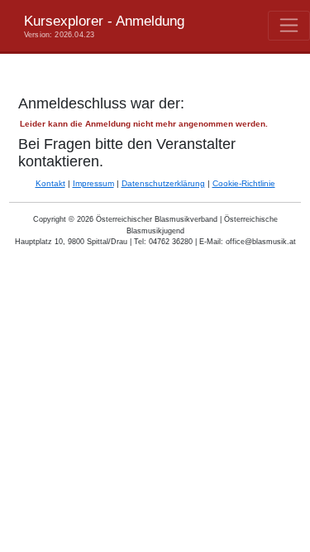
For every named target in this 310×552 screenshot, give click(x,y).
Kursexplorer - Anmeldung (104, 25)
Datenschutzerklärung (163, 183)
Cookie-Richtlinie (243, 183)
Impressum (93, 183)
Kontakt (50, 183)
